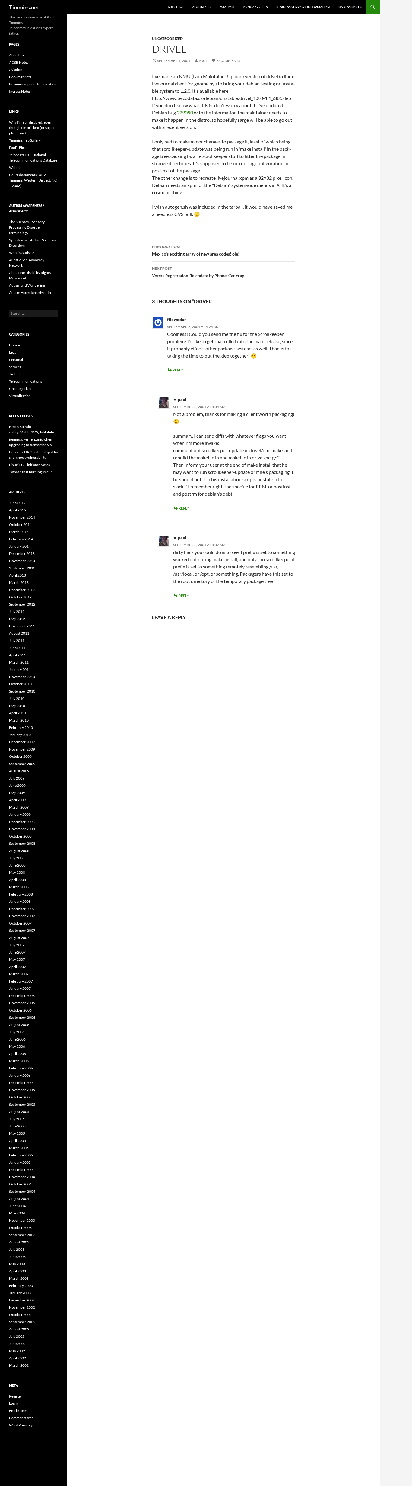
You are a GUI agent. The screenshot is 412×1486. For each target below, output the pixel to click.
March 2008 (19, 887)
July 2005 (16, 1119)
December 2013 (22, 553)
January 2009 (20, 814)
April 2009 (17, 800)
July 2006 (16, 1032)
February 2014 (21, 539)
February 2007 (21, 981)
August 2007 (19, 937)
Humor (15, 345)
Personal (16, 359)
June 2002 (17, 1343)
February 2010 (21, 727)
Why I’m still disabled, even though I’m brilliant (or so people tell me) (33, 127)
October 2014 (20, 524)
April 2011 (17, 655)
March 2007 (19, 974)
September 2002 (22, 1322)
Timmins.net (24, 7)
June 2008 (17, 865)
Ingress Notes (350, 7)
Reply (178, 370)
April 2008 (17, 879)
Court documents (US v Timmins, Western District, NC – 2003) (33, 180)
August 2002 (19, 1329)
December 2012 (22, 589)
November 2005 (22, 1090)
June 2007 (17, 952)
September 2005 (22, 1104)
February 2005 (21, 1155)
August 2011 (19, 633)
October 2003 (20, 1227)
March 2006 (19, 1061)
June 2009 (17, 785)
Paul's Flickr (18, 147)
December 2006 (22, 995)
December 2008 (22, 821)
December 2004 (22, 1169)
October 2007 (20, 923)
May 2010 (17, 705)
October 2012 (20, 597)
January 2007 (20, 988)
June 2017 (17, 502)
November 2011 (22, 626)
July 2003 (16, 1249)
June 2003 (17, 1256)
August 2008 (19, 850)
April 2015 (17, 510)
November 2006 (22, 1003)
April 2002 (17, 1358)
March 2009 (19, 807)
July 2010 (16, 698)
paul (203, 60)
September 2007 (22, 930)
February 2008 (21, 894)
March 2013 (19, 582)
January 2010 (20, 734)
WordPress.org (21, 1425)
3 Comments (228, 60)
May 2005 (17, 1133)
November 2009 (22, 749)
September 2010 (22, 691)
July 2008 (16, 858)
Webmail (16, 167)
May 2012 (17, 618)
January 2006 (20, 1075)
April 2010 (17, 713)
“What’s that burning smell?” (31, 472)
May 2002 (17, 1351)
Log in (13, 1403)
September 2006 (22, 1017)
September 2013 (22, 568)
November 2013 (22, 560)
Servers (15, 367)
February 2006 (21, 1068)
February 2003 (21, 1285)
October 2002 (20, 1314)
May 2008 (17, 872)
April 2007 (17, 966)
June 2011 (17, 647)
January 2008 (20, 901)
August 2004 (19, 1198)
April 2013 (17, 575)
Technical (16, 374)
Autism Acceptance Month (30, 292)
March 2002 (19, 1365)
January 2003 (20, 1293)
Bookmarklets (255, 7)
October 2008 (20, 836)
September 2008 (22, 843)
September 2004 (22, 1191)
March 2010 (19, 720)
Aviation (226, 7)
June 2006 (17, 1039)
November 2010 (22, 676)
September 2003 (22, 1235)
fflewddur (176, 319)
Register (15, 1396)
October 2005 (20, 1097)
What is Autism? (21, 252)
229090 (185, 112)
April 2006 (17, 1053)
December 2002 (22, 1300)
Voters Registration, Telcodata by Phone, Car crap (198, 272)
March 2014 (19, 531)
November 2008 (22, 829)
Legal (13, 352)
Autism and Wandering (27, 285)
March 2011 (19, 662)
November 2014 (22, 517)
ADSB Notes (201, 7)
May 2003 (17, 1264)
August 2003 (19, 1242)
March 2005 (19, 1148)
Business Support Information (303, 7)
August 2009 (19, 771)
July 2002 (16, 1336)
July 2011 (16, 640)
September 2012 (22, 604)
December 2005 (22, 1082)
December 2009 (22, 742)
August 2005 (19, 1111)
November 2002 (22, 1307)
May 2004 (17, 1213)
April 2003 (17, 1271)
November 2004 (22, 1177)
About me (176, 7)
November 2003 (22, 1220)
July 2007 (16, 945)
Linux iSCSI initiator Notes (29, 464)
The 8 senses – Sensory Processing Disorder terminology (27, 227)
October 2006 (20, 1010)
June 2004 (17, 1206)
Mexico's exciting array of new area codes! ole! (195, 250)
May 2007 (17, 959)
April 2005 (17, 1140)
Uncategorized (167, 38)
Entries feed (18, 1410)
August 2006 (19, 1024)
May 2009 (17, 792)
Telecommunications (25, 381)
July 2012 (16, 611)
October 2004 (20, 1184)
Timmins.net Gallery (25, 140)
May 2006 (17, 1046)
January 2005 (20, 1162)
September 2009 (22, 763)
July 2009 (16, 778)
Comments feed (21, 1418)
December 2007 (22, 908)
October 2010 (20, 684)
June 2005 (17, 1126)
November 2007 (22, 916)
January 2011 (20, 669)
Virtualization (20, 396)
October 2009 (20, 756)
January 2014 (20, 546)
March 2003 (19, 1278)
